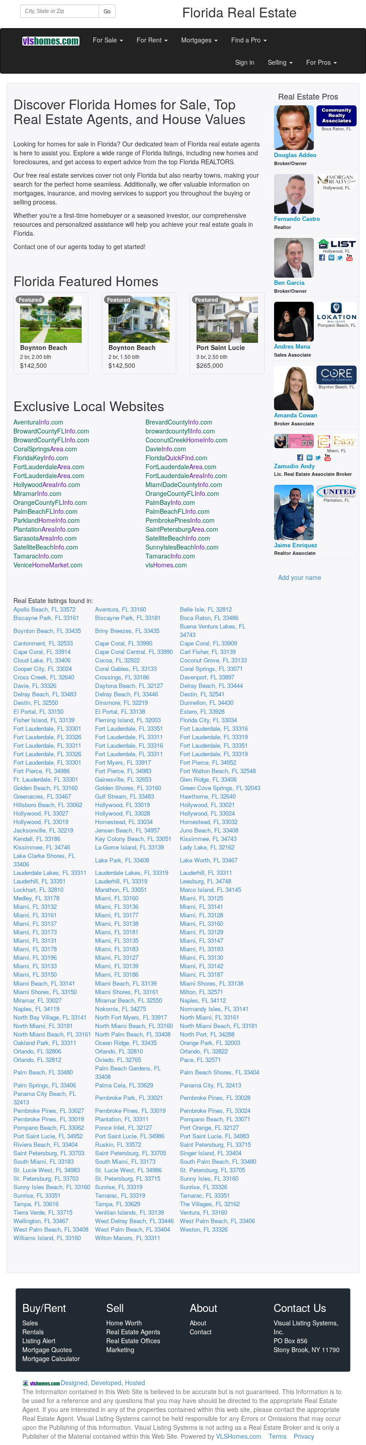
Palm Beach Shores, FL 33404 (219, 1072)
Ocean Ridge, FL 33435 (126, 1042)
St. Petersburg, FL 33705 (212, 1170)
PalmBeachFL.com (45, 511)
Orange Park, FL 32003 (210, 1042)
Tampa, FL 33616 (35, 1203)
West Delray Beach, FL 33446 (134, 1220)
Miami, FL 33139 (116, 966)
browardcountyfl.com (180, 430)
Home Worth (124, 1322)
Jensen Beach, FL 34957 (127, 830)
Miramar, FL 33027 (37, 1000)
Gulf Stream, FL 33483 (124, 796)
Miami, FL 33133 (35, 966)
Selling (278, 62)
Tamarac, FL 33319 (120, 1195)
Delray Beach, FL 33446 (126, 694)
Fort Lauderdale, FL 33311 (129, 737)
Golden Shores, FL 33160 (128, 787)
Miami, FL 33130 (201, 957)
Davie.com (166, 448)
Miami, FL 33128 (201, 915)
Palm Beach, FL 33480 (43, 1072)
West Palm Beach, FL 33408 (50, 1229)
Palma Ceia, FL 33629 (124, 1085)
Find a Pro (246, 39)
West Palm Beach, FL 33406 (217, 1220)
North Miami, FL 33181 (43, 1025)
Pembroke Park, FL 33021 (129, 1097)
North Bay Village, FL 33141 (50, 1017)
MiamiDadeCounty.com (184, 484)
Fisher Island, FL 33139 (44, 720)
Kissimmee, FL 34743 (208, 838)
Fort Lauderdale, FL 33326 (47, 737)
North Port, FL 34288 (207, 1034)
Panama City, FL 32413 (210, 1085)
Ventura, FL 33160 (203, 1212)
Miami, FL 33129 (201, 932)
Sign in (244, 62)
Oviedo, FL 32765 (118, 1059)
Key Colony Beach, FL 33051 (133, 838)
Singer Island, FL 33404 (210, 1153)
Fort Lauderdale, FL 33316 (214, 728)
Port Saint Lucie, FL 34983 (214, 1136)
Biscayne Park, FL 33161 (46, 617)
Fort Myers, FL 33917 (123, 762)
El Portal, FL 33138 (120, 711)
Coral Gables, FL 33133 (126, 668)
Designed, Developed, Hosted (103, 1382)
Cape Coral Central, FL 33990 (134, 651)
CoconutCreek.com (187, 439)
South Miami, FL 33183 (43, 1161)
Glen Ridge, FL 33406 (208, 779)
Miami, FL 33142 (201, 966)
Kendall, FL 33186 (36, 838)
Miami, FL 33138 (116, 923)
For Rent (150, 39)
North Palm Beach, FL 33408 (133, 1034)
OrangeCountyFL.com (182, 493)
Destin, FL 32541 (202, 694)
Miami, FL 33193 (201, 949)
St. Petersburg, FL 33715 (127, 1178)
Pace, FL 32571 (200, 1059)
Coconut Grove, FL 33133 (213, 660)
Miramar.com (37, 493)
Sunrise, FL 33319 (118, 1187)
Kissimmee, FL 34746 (41, 847)
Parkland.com (46, 520)
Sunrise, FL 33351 (37, 1195)
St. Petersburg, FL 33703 (46, 1178)
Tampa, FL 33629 (117, 1203)
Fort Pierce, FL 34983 (123, 770)
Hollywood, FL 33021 (207, 804)
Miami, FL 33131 (35, 940)
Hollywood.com (46, 484)
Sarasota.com (45, 537)
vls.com (166, 564)
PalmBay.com (170, 502)
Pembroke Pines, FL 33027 (48, 1110)
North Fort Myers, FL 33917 (131, 1017)
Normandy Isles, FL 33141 (214, 1008)
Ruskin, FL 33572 (118, 1144)
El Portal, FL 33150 (38, 711)
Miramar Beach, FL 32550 (128, 1000)
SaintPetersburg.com (182, 529)
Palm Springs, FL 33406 (44, 1085)
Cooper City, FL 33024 (42, 668)
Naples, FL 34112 (203, 1000)
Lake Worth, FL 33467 (208, 860)
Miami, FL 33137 (35, 923)
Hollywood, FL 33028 (122, 813)
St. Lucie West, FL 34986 (128, 1170)
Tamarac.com (38, 555)
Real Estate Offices (133, 1340)
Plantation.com (46, 529)
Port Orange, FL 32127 (209, 1127)
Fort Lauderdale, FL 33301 (47, 728)
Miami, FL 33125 (201, 898)
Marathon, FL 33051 (121, 889)
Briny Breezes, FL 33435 (127, 630)
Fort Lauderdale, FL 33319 (214, 737)
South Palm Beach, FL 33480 (218, 1161)
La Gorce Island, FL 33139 (129, 847)
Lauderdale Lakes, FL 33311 (50, 872)
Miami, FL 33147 (201, 940)
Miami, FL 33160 (116, 898)
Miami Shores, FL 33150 (45, 991)
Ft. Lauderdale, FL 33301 (45, 779)
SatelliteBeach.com (178, 537)
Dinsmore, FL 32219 (121, 702)
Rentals (33, 1331)
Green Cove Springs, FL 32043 (220, 787)
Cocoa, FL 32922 (117, 660)
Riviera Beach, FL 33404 (45, 1144)
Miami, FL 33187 (201, 974)
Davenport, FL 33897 (207, 677)
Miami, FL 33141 (201, 906)
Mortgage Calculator (51, 1358)
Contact (201, 1331)
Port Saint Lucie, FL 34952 (48, 1136)
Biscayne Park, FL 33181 (128, 617)
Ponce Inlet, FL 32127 (123, 1127)
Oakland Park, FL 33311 (44, 1042)
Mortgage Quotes (47, 1349)
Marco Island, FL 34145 (210, 889)
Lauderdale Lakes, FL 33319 (131, 872)
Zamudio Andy (294, 466)
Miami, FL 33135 (116, 940)
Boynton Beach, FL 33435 (47, 630)
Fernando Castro (297, 219)
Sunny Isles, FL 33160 (209, 1178)
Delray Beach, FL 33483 (44, 694)
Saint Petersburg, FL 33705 (130, 1153)
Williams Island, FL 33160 (47, 1237)
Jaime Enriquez (295, 545)
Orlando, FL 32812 (37, 1059)
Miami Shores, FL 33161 (126, 991)
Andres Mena (292, 346)
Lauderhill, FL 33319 (121, 881)
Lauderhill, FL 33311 (206, 872)
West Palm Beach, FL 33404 (132, 1229)
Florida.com (177, 457)
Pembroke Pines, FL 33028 (215, 1097)
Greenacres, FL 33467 (42, 796)
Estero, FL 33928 (202, 711)
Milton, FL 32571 (201, 991)
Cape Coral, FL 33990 (123, 643)
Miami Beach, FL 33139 (126, 983)
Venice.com (48, 564)
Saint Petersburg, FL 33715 (215, 1144)
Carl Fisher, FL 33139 (208, 651)
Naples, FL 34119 (36, 1008)
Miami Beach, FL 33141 (44, 983)
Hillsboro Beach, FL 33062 (47, 804)
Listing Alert (38, 1340)
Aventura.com (38, 421)
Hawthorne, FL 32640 (208, 796)
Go (107, 11)
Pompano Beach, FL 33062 (48, 1127)
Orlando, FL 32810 (119, 1051)
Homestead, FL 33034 (124, 821)
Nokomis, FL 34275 (120, 1008)
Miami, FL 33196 (35, 957)
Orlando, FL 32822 (204, 1051)
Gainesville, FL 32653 (123, 779)
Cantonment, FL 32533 (43, 643)
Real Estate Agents (133, 1331)
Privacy (304, 1436)
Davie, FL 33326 (34, 685)
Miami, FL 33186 (116, 974)
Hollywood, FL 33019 (122, 804)
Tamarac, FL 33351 (205, 1195)
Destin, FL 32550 (35, 702)
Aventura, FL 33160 (120, 609)
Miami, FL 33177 (116, 915)
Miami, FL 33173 (35, 932)
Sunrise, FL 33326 (203, 1187)
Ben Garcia (289, 282)
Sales (30, 1322)
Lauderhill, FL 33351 (39, 881)
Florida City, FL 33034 (208, 720)
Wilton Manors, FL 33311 (127, 1237)
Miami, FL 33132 (35, 906)
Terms (278, 1436)
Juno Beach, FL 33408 (209, 830)
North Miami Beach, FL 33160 (134, 1025)
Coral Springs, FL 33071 (211, 668)
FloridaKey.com (40, 457)
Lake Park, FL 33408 (122, 860)
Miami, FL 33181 (116, 932)
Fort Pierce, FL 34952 (208, 762)
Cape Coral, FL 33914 (42, 651)
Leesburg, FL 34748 (205, 881)
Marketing (120, 1349)
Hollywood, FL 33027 (40, 813)
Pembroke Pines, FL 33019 (130, 1110)
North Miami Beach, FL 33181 (219, 1025)
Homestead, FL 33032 (208, 821)
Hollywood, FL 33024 (207, 813)
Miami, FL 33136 (116, 906)
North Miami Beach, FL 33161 (52, 1034)
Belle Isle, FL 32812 (206, 609)
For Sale (106, 39)
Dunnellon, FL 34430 (206, 702)
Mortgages (197, 39)
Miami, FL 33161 (35, 915)
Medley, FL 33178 (36, 898)
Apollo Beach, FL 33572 (44, 609)
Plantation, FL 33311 (122, 1119)
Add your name (299, 577)
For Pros (319, 62)
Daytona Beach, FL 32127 (129, 685)
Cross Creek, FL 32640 (43, 677)
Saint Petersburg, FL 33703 (48, 1153)
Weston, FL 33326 (204, 1229)
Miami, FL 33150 (35, 974)
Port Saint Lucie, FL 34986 (129, 1136)
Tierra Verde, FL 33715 (42, 1212)
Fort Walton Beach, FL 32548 (218, 770)
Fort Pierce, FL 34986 (41, 770)
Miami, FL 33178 (35, 949)
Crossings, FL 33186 (122, 677)
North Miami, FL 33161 (209, 1017)
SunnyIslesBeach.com (182, 546)
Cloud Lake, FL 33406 (42, 660)
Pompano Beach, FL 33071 (215, 1119)
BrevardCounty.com (179, 421)
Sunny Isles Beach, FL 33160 (51, 1187)
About (198, 1322)
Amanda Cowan (295, 415)
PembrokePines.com (180, 520)
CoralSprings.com (45, 448)
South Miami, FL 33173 (125, 1161)
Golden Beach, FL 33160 (45, 787)
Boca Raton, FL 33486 (209, 617)
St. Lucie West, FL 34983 (46, 1170)
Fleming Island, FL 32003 (128, 720)
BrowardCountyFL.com (51, 430)
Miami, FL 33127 (116, 957)
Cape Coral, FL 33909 (208, 643)
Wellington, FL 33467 (40, 1220)
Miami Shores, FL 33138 (211, 983)
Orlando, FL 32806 (37, 1051)
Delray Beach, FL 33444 (211, 685)
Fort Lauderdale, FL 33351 (129, 728)
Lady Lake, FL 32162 (207, 847)
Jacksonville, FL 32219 (43, 830)
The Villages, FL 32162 (210, 1203)
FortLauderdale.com (48, 466)
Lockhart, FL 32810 (38, 889)
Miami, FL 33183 (116, 949)
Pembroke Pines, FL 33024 (215, 1110)
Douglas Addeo (295, 155)
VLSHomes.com (239, 1436)
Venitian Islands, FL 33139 (129, 1212)
